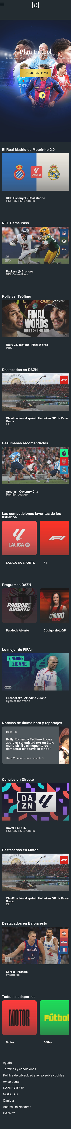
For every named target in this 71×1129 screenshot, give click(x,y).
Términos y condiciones (19, 1069)
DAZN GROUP (13, 1088)
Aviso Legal (11, 1081)
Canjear (8, 1100)
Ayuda (7, 1062)
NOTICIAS (10, 1094)
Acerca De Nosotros (17, 1106)
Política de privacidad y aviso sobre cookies (33, 1075)
